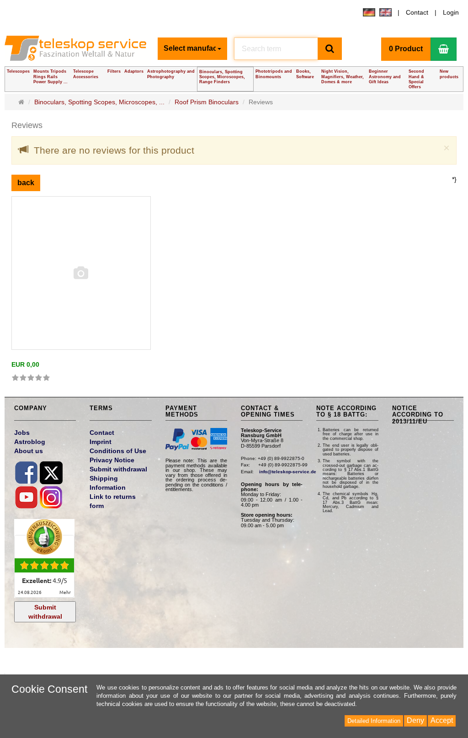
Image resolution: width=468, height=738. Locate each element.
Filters (114, 71)
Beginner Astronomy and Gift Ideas (385, 76)
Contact (417, 12)
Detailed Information (373, 720)
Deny (415, 720)
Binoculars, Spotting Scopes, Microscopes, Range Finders (222, 77)
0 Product (406, 49)
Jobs (22, 432)
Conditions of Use (118, 451)
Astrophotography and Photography (171, 74)
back (25, 183)
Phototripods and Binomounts (273, 74)
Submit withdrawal (45, 612)
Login (451, 12)
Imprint (101, 441)
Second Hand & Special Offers (416, 79)
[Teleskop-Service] (77, 51)
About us (28, 451)
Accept (442, 720)
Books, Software (305, 74)
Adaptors (134, 71)
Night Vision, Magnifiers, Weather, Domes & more (342, 76)
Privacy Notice (112, 460)
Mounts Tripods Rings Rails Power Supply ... (50, 76)
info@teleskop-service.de (287, 471)
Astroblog (29, 441)
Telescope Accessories (85, 74)
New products (449, 74)
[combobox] (192, 48)
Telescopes (18, 71)
